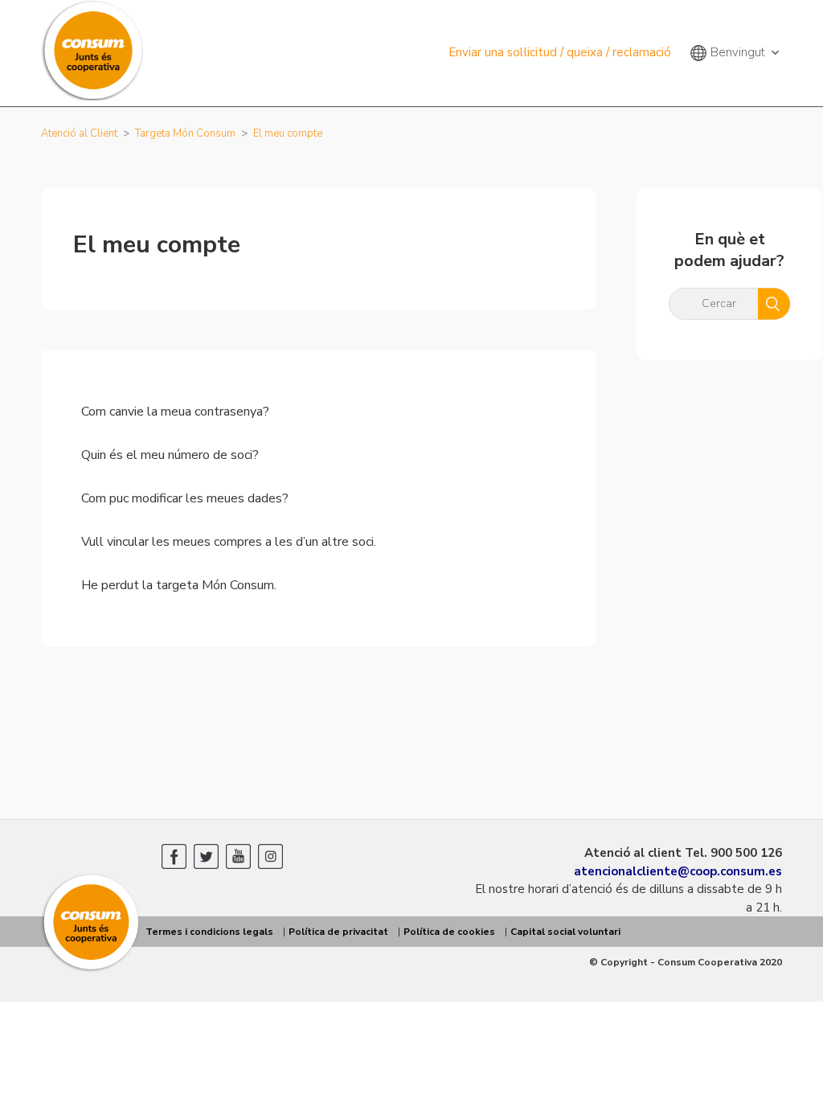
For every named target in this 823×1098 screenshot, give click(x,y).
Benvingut (737, 52)
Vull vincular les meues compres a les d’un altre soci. (228, 542)
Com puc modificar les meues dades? (185, 498)
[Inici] (91, 969)
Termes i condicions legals (209, 931)
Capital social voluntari (565, 931)
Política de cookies (449, 931)
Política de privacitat (338, 931)
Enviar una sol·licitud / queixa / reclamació (559, 52)
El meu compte (287, 133)
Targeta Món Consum (185, 133)
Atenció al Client (79, 133)
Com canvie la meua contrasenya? (175, 411)
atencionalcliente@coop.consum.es (678, 871)
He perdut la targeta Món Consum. (178, 585)
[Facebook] (174, 856)
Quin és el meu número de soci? (170, 455)
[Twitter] (206, 856)
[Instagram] (270, 856)
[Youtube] (238, 856)
